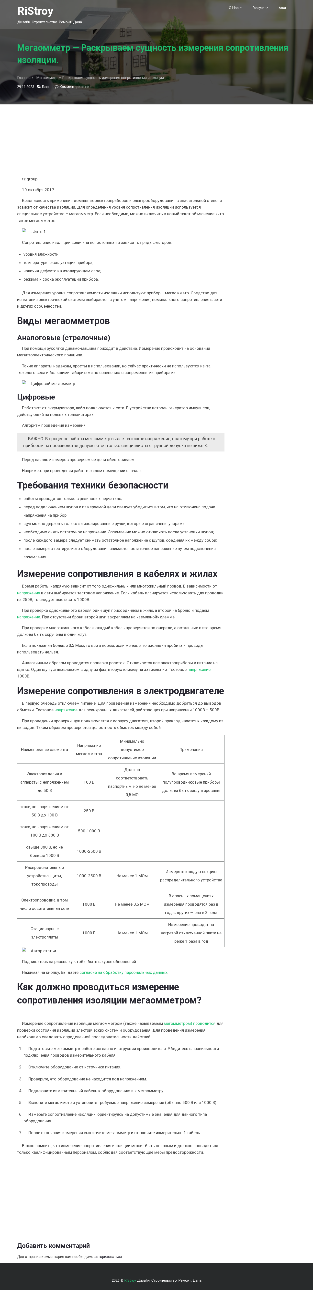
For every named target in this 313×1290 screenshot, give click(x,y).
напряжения (28, 592)
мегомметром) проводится (189, 1023)
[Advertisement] (120, 138)
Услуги (258, 8)
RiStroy (35, 10)
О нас (234, 8)
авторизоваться (108, 1256)
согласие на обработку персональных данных (123, 972)
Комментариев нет (75, 87)
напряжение (28, 616)
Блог (283, 7)
